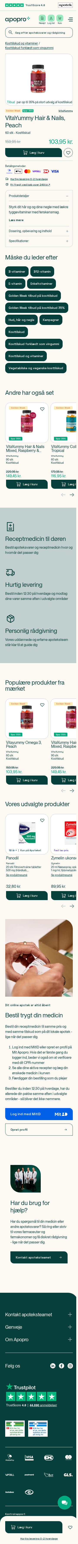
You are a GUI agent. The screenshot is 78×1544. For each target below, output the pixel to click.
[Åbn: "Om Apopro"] (39, 1339)
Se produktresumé (16, 875)
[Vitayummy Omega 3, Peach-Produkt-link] (27, 741)
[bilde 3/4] (40, 89)
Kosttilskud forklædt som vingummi (29, 48)
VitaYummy (65, 110)
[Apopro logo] (17, 19)
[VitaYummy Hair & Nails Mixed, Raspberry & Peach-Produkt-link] (27, 446)
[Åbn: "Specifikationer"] (39, 241)
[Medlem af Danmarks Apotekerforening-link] (65, 5)
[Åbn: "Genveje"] (39, 1327)
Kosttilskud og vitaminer (21, 43)
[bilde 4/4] (42, 89)
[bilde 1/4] (35, 89)
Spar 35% (28, 110)
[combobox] (39, 32)
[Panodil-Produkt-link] (27, 857)
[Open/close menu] (70, 19)
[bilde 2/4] (38, 89)
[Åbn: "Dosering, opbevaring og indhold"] (39, 231)
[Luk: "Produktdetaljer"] (39, 196)
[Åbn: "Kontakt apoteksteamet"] (39, 1314)
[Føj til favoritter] (70, 1527)
